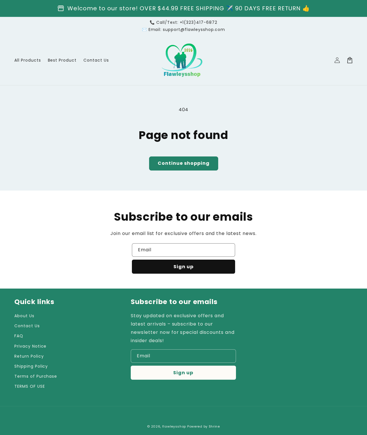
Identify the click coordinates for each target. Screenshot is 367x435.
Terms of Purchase (35, 376)
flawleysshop (174, 426)
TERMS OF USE (29, 386)
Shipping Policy (31, 366)
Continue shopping (184, 163)
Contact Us (27, 326)
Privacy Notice (30, 346)
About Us (24, 316)
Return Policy (29, 356)
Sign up (183, 266)
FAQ (18, 336)
